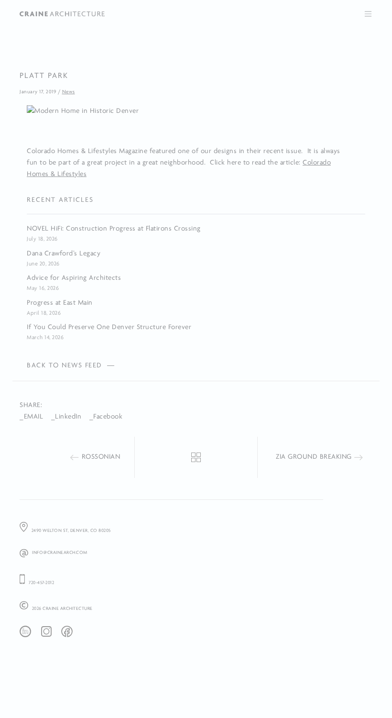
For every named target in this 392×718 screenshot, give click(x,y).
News (68, 92)
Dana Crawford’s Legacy (63, 253)
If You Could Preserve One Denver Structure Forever (109, 327)
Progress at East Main (60, 302)
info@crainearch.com (59, 552)
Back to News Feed (64, 365)
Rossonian (101, 457)
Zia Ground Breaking (314, 457)
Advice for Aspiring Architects (74, 278)
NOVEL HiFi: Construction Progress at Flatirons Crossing (114, 228)
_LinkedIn (66, 416)
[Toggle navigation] (368, 14)
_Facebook (106, 416)
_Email (31, 416)
